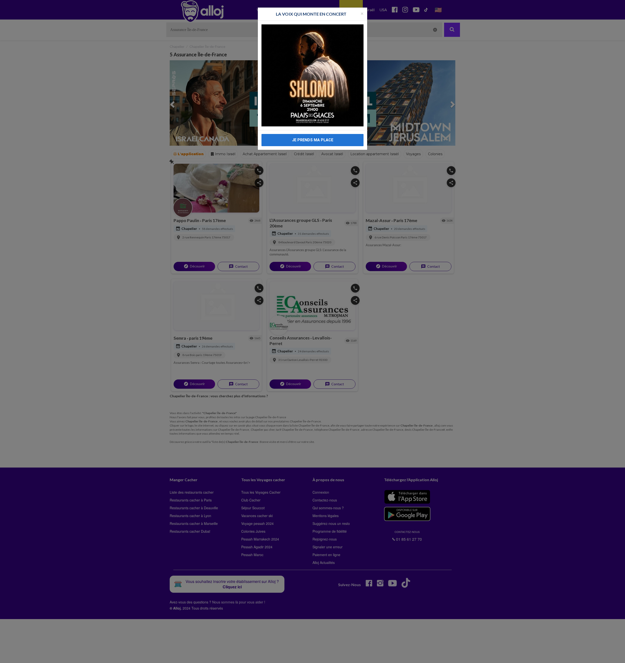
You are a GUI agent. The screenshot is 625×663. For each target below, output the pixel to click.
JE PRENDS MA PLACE (312, 140)
